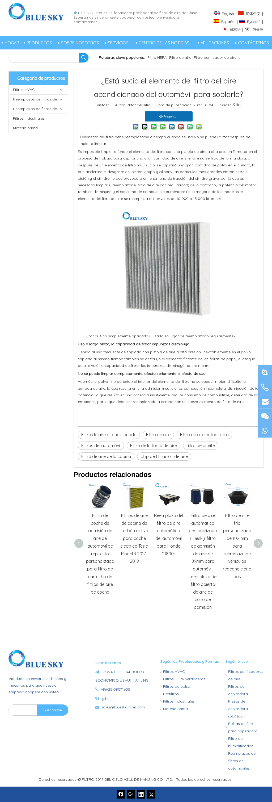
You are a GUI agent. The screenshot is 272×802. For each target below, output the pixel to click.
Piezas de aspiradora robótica (238, 709)
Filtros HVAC (24, 89)
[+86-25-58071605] (265, 387)
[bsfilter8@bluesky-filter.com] (265, 372)
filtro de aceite (200, 445)
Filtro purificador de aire (215, 57)
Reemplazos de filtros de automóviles (40, 108)
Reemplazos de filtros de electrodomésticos (40, 99)
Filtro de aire (180, 57)
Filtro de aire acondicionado (109, 434)
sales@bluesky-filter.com (123, 707)
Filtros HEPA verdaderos (184, 679)
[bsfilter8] (265, 415)
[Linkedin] (141, 794)
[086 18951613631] (265, 430)
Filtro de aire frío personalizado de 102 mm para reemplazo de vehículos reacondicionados (237, 546)
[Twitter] (151, 794)
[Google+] (131, 794)
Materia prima (25, 127)
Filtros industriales (29, 118)
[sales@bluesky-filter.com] (265, 401)
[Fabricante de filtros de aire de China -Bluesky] (38, 658)
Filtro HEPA (157, 57)
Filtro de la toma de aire (153, 445)
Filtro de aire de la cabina (106, 456)
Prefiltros (171, 693)
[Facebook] (121, 794)
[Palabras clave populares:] (83, 57)
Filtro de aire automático (204, 434)
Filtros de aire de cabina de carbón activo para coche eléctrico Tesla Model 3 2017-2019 (134, 538)
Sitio (236, 104)
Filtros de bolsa (176, 686)
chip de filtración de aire (164, 456)
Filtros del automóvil (101, 445)
